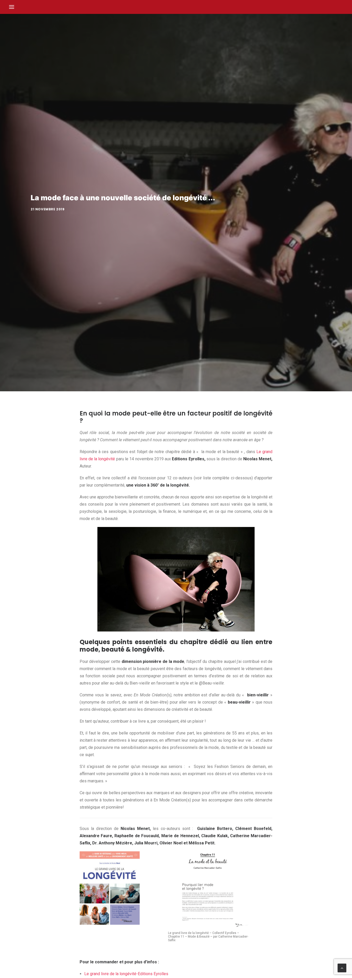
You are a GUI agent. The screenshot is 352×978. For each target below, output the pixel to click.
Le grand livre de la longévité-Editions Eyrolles (126, 973)
